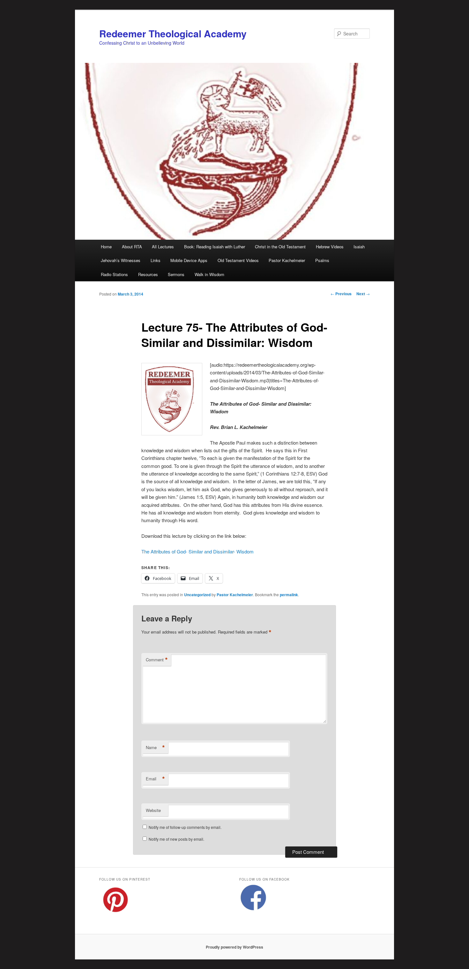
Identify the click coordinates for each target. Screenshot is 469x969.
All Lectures (163, 247)
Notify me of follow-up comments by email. (185, 827)
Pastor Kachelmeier (287, 260)
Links (155, 260)
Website (153, 810)
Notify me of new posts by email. (176, 839)
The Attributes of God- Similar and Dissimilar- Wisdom (197, 551)
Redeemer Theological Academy (173, 33)
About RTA (132, 247)
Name (155, 747)
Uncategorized (197, 594)
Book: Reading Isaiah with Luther (214, 247)
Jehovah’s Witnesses (120, 260)
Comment (157, 660)
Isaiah (359, 247)
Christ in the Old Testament (280, 247)
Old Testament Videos (238, 260)
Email (155, 779)
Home (106, 247)
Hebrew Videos (330, 247)
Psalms (322, 260)
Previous (341, 294)
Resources (148, 274)
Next (363, 294)
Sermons (176, 274)
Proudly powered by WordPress (234, 947)
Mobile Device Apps (188, 260)
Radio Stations (114, 274)
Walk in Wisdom (209, 274)
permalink (289, 594)
